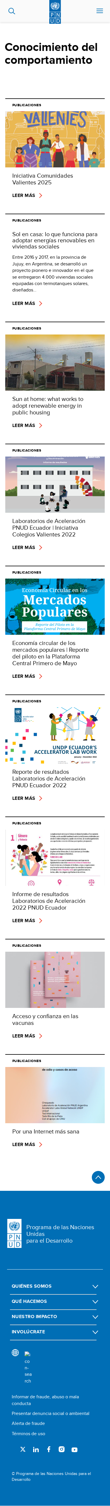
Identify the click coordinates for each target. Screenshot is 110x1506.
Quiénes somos (32, 1286)
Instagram (62, 1449)
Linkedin (36, 1449)
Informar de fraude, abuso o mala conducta (45, 1399)
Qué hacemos (29, 1301)
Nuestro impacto (34, 1316)
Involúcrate (28, 1331)
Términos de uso (28, 1433)
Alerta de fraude (28, 1423)
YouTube (74, 1449)
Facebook (49, 1449)
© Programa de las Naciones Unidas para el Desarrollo (51, 1476)
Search (12, 11)
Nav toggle (100, 11)
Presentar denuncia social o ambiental (50, 1413)
